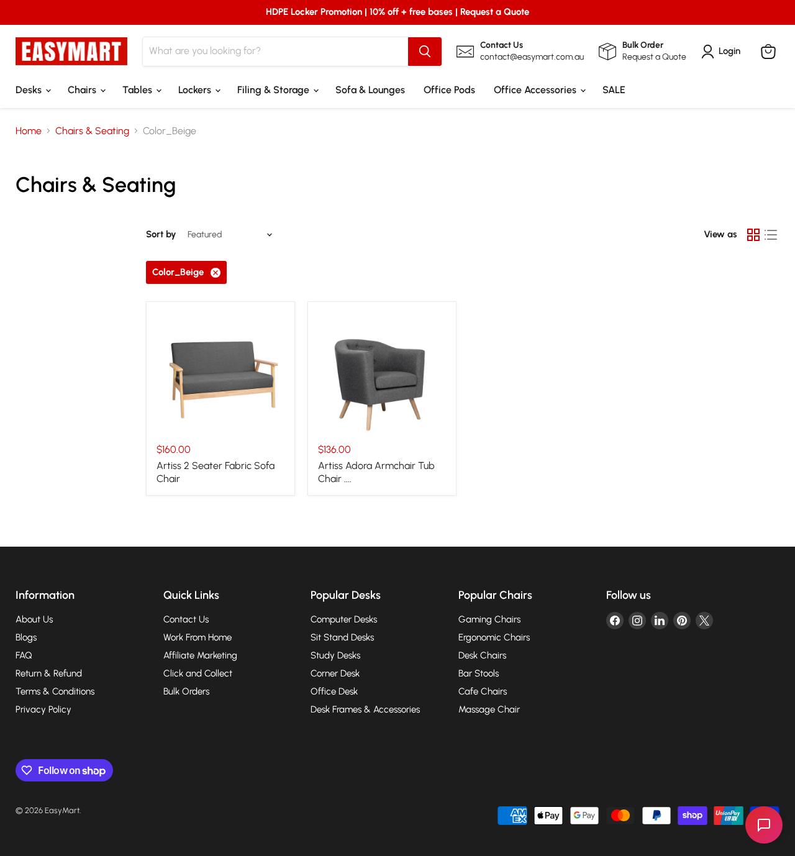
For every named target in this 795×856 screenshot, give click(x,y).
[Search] (425, 51)
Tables (138, 90)
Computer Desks (344, 619)
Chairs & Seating (92, 131)
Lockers (196, 90)
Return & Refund (49, 673)
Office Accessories (536, 90)
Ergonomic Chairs (494, 637)
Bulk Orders (186, 691)
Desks (30, 90)
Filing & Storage (274, 90)
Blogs (26, 637)
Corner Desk (335, 673)
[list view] (770, 235)
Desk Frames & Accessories (365, 709)
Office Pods (449, 90)
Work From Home (197, 637)
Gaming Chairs (489, 619)
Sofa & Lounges (370, 90)
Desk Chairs (482, 655)
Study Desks (335, 655)
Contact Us (186, 619)
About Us (34, 619)
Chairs (83, 90)
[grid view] (753, 235)
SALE (613, 90)
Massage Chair (489, 709)
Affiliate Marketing (200, 655)
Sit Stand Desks (342, 637)
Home (29, 131)
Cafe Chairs (482, 691)
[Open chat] (764, 825)
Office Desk (334, 691)
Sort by (161, 234)
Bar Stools (478, 673)
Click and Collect (197, 673)
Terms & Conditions (55, 691)
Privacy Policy (43, 709)
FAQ (24, 655)
